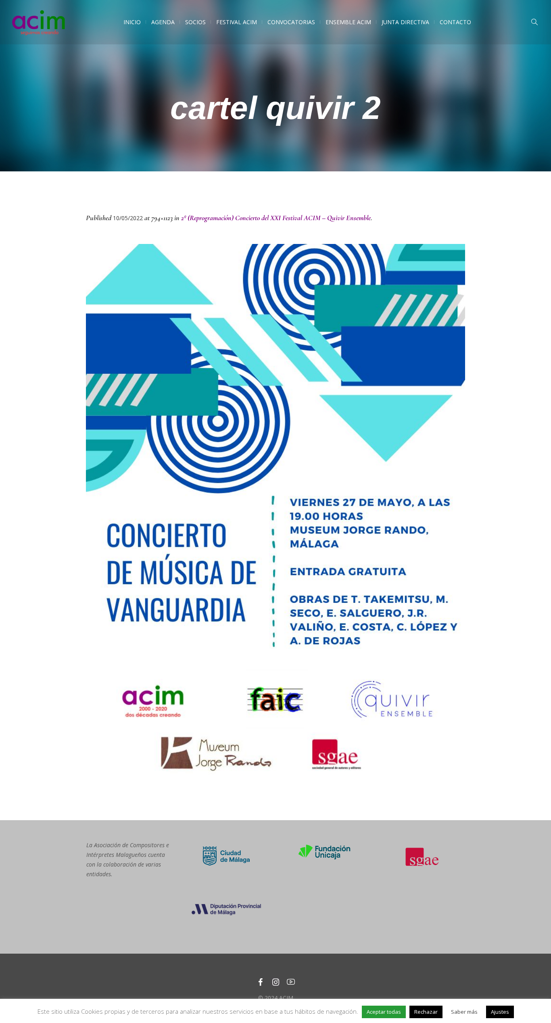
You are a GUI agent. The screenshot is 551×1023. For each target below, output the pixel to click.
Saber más (464, 1011)
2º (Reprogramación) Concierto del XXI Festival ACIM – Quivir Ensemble (276, 217)
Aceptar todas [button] (384, 1011)
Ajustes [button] (500, 1011)
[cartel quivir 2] (275, 512)
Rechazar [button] (426, 1011)
